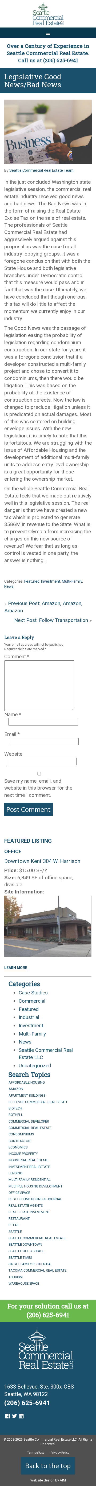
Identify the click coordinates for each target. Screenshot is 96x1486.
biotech (15, 1108)
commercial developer (29, 1121)
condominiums (21, 1134)
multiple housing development (35, 1186)
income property (23, 1154)
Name (12, 714)
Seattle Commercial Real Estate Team (41, 170)
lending (15, 1173)
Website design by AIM (48, 1480)
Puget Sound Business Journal (35, 1199)
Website (13, 754)
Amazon (16, 1089)
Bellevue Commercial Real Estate (38, 1102)
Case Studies (33, 993)
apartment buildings (27, 1095)
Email (12, 734)
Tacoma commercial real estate (37, 1270)
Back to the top (48, 1465)
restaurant (19, 1219)
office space (19, 1193)
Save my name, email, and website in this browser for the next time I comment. (38, 788)
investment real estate (29, 1167)
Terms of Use (35, 1452)
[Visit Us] (7, 1416)
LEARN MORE (15, 968)
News (9, 586)
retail (14, 1225)
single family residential (31, 1264)
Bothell (16, 1115)
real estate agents (26, 1205)
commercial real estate (30, 1128)
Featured (31, 581)
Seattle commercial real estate (37, 1238)
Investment (50, 581)
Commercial (32, 1001)
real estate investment (29, 1212)
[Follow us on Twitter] (14, 1416)
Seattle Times (20, 1258)
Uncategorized (35, 1065)
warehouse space (24, 1283)
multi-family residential (30, 1180)
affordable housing (27, 1082)
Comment (16, 656)
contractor (19, 1141)
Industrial (29, 1017)
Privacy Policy (60, 1452)
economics (18, 1147)
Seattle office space (26, 1251)
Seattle (15, 1232)
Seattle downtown (25, 1244)
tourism (16, 1277)
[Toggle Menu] (48, 34)
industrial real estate (28, 1160)
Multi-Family (72, 581)
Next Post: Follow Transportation (51, 620)
